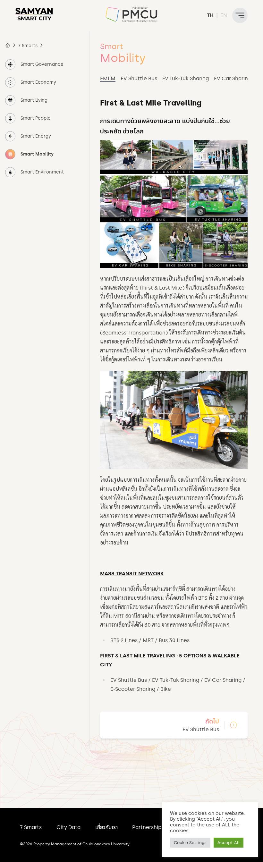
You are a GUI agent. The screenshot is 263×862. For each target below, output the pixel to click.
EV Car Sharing (232, 78)
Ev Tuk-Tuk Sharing (185, 78)
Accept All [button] (228, 842)
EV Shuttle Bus (139, 78)
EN (223, 15)
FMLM (107, 78)
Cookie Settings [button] (190, 842)
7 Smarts (28, 45)
